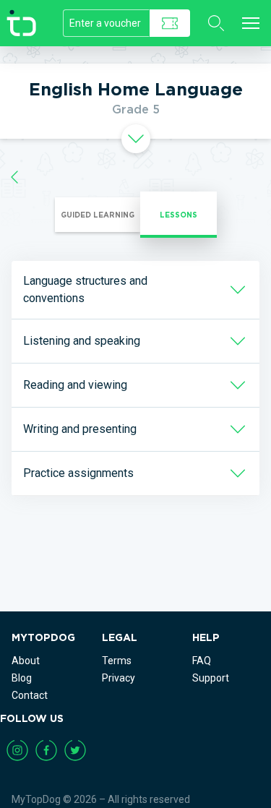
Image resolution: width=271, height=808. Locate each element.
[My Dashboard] (14, 177)
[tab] (135, 138)
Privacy (118, 678)
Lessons (178, 214)
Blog (22, 678)
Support (210, 678)
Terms (117, 660)
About (26, 660)
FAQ (201, 660)
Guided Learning (97, 214)
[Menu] (250, 23)
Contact (30, 695)
